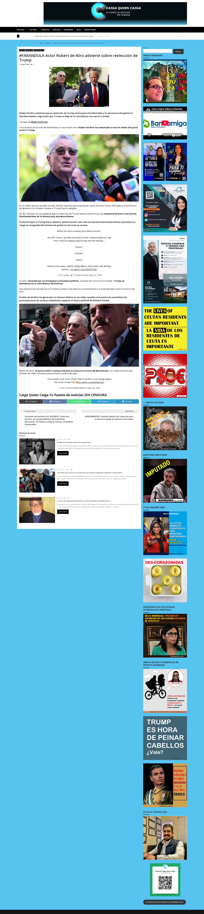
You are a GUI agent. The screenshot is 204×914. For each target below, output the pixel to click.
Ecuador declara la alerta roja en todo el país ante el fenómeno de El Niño (61, 36)
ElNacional (68, 30)
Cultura (32, 30)
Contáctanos (90, 30)
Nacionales (30, 471)
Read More (63, 453)
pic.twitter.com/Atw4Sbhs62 (91, 382)
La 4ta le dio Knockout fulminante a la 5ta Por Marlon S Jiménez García (83, 501)
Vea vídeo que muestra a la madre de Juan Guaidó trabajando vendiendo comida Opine (89, 473)
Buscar (146, 48)
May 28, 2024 (95, 275)
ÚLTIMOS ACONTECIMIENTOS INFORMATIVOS (164, 902)
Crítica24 (56, 30)
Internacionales (39, 50)
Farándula (29, 50)
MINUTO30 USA (39, 122)
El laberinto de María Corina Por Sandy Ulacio (74, 442)
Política (36, 441)
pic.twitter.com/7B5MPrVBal (84, 269)
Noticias (20, 30)
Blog (79, 30)
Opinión (29, 441)
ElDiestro (45, 30)
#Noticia (22, 50)
